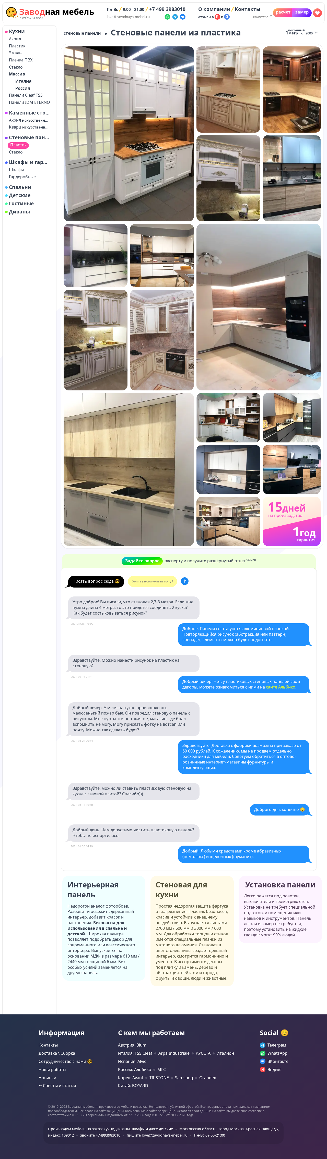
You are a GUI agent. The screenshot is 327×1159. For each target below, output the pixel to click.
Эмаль (15, 53)
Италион (225, 1053)
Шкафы (16, 169)
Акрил (15, 39)
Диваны (19, 211)
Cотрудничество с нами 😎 (65, 1061)
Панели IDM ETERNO (29, 102)
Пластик (17, 46)
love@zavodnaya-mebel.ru (128, 17)
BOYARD (140, 1085)
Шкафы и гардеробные (29, 162)
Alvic (141, 1061)
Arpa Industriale (174, 1053)
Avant (137, 1077)
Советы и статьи (59, 1085)
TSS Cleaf (143, 1053)
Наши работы (52, 1069)
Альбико (142, 1069)
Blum (141, 1045)
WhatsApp (277, 1053)
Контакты (247, 9)
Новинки (47, 1077)
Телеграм (276, 1045)
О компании (214, 9)
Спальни (20, 187)
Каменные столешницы (29, 112)
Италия (23, 81)
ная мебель (56, 11)
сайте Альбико (280, 687)
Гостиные (21, 203)
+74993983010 (108, 1135)
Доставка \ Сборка (57, 1053)
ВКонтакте (277, 1061)
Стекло (16, 67)
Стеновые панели (29, 137)
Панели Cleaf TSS (26, 95)
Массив (17, 74)
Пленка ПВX (20, 60)
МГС (161, 1069)
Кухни (17, 31)
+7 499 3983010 (167, 9)
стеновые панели (82, 33)
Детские (19, 195)
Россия (22, 88)
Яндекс (274, 1069)
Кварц (29, 127)
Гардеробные (22, 177)
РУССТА (203, 1053)
